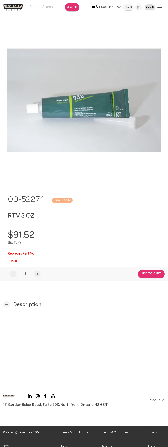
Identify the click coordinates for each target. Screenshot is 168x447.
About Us (157, 400)
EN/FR (128, 7)
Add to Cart (151, 273)
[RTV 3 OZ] (84, 100)
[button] (22, 304)
